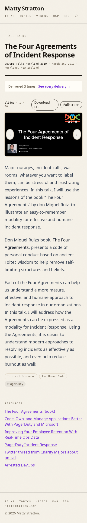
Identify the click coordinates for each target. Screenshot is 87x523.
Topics (25, 16)
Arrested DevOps (20, 465)
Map (56, 16)
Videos (42, 16)
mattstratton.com (20, 506)
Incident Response (21, 376)
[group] (43, 134)
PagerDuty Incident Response (31, 444)
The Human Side (53, 376)
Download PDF (42, 104)
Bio (67, 16)
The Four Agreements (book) (30, 411)
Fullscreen (71, 104)
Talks (10, 16)
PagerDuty (15, 384)
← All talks (15, 36)
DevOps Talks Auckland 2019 (26, 63)
